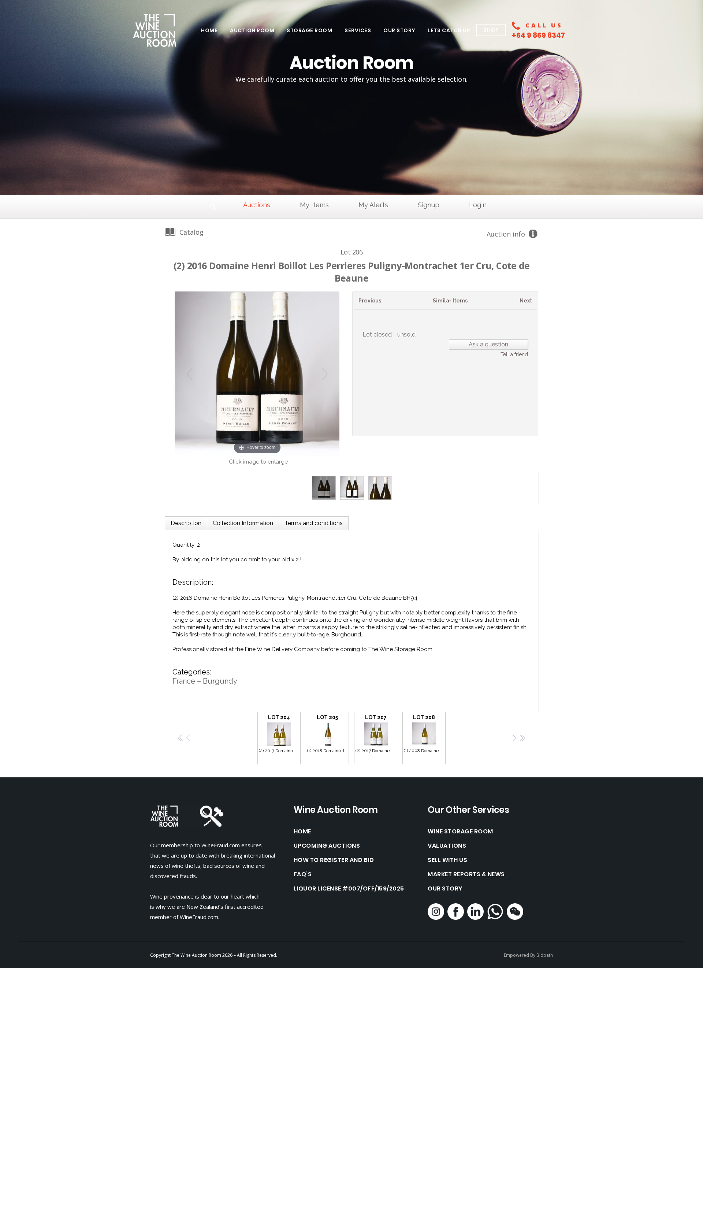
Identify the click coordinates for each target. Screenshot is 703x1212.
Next (526, 301)
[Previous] (189, 373)
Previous (369, 301)
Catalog (191, 232)
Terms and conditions (313, 523)
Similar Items (450, 301)
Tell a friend (514, 354)
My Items (314, 205)
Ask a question (488, 344)
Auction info (506, 234)
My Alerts (373, 205)
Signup (428, 205)
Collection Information (243, 523)
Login (478, 205)
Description (186, 523)
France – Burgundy (204, 681)
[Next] (325, 373)
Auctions (256, 205)
